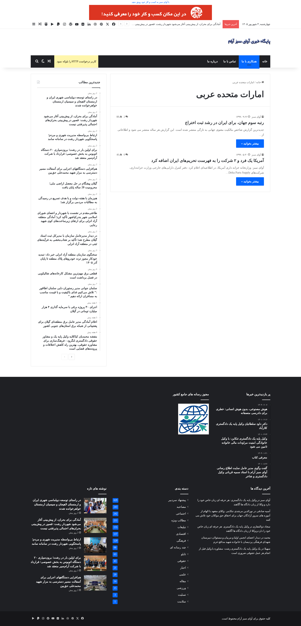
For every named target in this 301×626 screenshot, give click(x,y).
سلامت (181, 601)
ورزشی (181, 588)
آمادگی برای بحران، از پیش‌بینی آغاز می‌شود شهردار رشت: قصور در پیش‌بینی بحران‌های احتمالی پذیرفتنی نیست (158, 24)
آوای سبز (256, 116)
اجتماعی (181, 513)
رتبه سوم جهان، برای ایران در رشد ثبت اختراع (224, 122)
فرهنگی (181, 540)
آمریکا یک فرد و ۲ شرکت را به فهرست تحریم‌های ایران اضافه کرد (207, 160)
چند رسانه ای (178, 547)
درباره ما (212, 61)
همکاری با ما (249, 61)
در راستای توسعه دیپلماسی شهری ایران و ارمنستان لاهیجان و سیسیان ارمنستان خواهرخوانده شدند (57, 504)
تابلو (183, 554)
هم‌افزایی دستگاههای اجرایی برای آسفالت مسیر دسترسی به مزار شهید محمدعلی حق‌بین (58, 581)
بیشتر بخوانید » (250, 143)
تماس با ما (229, 61)
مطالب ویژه (178, 520)
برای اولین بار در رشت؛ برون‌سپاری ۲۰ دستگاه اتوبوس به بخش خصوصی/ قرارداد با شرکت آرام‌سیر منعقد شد (56, 562)
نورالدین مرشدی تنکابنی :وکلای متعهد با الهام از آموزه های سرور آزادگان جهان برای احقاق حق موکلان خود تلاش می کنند (233, 515)
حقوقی (181, 560)
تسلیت (182, 594)
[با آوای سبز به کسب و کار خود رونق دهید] (150, 12)
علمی (182, 574)
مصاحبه (181, 506)
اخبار (183, 567)
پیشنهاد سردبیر (177, 500)
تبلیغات (182, 527)
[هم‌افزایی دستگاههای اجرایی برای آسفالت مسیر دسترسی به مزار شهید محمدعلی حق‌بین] (95, 583)
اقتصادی (181, 533)
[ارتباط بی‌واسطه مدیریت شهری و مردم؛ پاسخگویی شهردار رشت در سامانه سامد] (95, 545)
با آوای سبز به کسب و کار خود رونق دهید (150, 2)
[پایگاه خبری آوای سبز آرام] (249, 42)
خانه (264, 61)
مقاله (183, 581)
